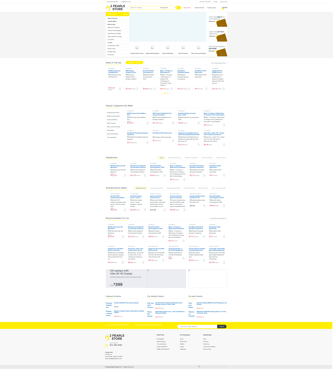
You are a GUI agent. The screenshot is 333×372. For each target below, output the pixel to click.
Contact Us (206, 344)
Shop (215, 1)
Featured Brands (199, 7)
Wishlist (182, 344)
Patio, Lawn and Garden (113, 126)
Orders (182, 346)
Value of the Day (112, 18)
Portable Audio (112, 51)
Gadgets (110, 42)
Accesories (111, 54)
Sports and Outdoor (112, 134)
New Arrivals (111, 24)
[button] (164, 93)
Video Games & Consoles (115, 36)
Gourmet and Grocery (113, 112)
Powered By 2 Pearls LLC (114, 367)
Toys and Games (111, 137)
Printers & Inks (111, 48)
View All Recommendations (217, 218)
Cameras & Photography (114, 30)
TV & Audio (111, 39)
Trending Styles (211, 7)
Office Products (111, 123)
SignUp (222, 326)
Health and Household (113, 116)
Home (181, 339)
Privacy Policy (207, 349)
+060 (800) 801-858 (112, 1)
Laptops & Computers (114, 27)
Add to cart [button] (120, 88)
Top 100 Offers (112, 21)
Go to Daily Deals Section (218, 63)
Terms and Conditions (209, 346)
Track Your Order (206, 1)
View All (125, 14)
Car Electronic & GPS (113, 45)
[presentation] (226, 79)
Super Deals (187, 7)
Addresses (183, 349)
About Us (205, 341)
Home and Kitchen (112, 119)
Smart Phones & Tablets (114, 33)
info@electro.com (126, 1)
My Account (224, 1)
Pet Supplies (111, 68)
